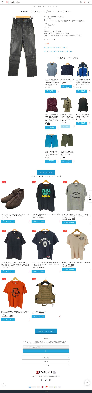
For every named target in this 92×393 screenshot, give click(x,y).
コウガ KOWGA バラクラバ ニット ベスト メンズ (67, 80)
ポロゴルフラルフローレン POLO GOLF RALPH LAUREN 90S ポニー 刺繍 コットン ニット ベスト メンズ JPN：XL (52, 82)
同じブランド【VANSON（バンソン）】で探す (58, 51)
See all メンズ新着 (46, 172)
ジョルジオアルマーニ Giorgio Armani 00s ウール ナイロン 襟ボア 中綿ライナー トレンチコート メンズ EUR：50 (67, 117)
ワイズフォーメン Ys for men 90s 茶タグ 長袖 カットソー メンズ (82, 116)
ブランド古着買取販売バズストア (13, 2)
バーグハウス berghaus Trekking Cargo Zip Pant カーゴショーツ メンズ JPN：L (67, 153)
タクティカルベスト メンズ (39, 311)
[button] (87, 382)
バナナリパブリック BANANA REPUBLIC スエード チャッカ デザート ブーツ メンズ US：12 (15, 214)
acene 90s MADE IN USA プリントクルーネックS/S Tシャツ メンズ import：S (76, 263)
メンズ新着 (61, 58)
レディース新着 (72, 58)
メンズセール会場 (37, 176)
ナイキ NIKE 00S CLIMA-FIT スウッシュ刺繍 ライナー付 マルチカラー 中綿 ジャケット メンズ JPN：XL (83, 82)
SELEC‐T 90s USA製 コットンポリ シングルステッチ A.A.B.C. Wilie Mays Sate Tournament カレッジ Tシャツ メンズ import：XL (76, 215)
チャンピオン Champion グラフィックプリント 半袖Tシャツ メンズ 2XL (46, 214)
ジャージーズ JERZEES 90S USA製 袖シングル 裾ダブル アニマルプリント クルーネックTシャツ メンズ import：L (15, 312)
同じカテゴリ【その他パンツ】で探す (55, 47)
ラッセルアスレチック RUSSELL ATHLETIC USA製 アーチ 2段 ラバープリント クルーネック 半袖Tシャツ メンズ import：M (46, 264)
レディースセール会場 (53, 176)
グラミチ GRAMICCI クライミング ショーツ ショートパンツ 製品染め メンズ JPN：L (51, 153)
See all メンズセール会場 (46, 331)
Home (35, 6)
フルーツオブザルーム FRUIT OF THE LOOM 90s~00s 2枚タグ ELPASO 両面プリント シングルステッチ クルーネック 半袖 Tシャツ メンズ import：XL (15, 264)
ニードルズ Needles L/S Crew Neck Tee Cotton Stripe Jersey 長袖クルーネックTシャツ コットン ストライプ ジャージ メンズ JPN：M (51, 118)
